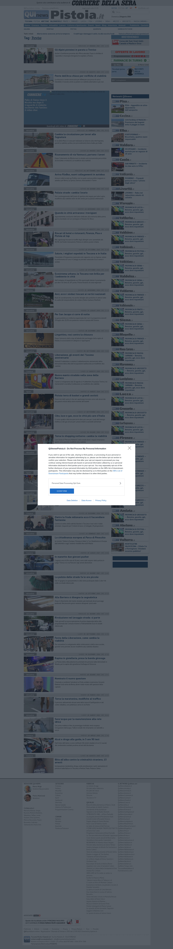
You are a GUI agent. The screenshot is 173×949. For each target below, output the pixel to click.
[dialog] (86, 474)
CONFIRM (62, 491)
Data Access (86, 500)
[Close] (130, 448)
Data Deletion (72, 500)
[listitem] (86, 483)
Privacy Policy (100, 500)
